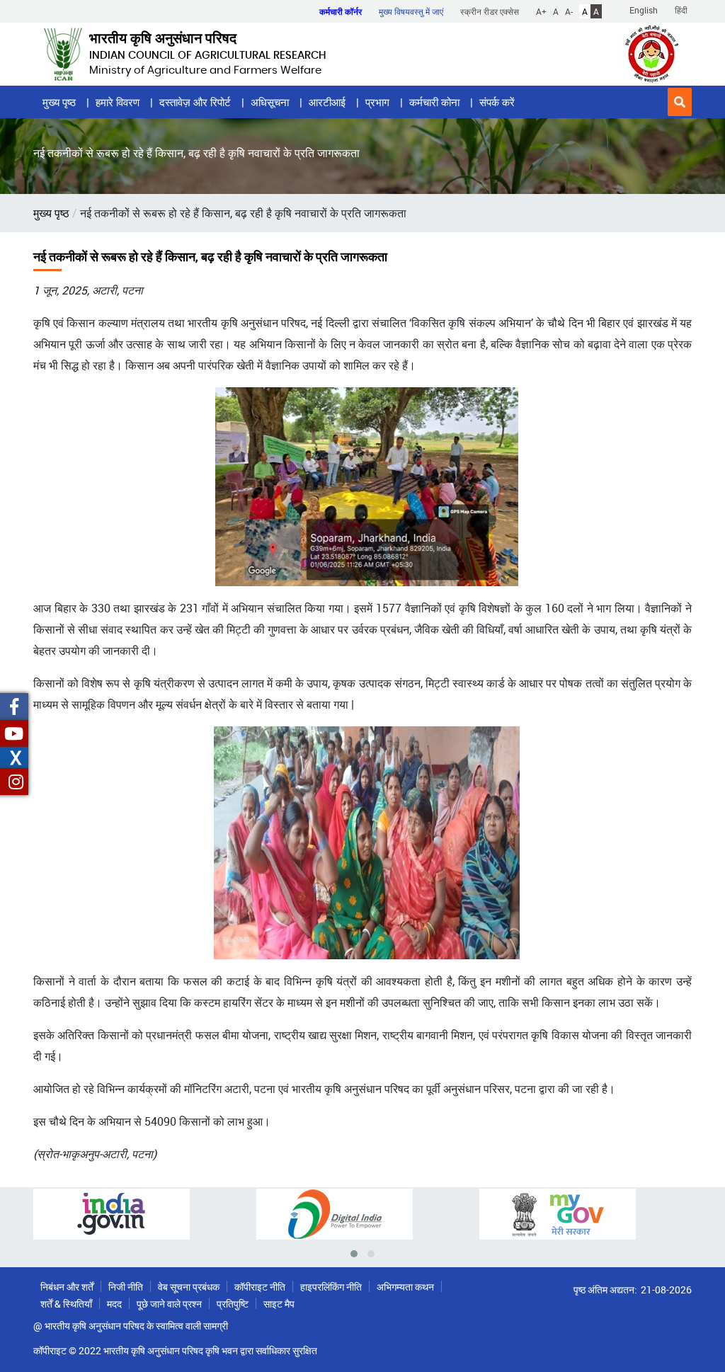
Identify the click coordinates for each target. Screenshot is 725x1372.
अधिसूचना (270, 102)
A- (569, 11)
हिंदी (681, 10)
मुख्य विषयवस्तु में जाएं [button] (411, 11)
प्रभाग (377, 102)
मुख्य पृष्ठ (59, 102)
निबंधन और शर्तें (66, 1286)
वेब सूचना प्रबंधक (188, 1286)
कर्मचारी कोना (434, 102)
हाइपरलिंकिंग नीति (331, 1286)
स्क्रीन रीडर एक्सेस (489, 11)
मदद (114, 1303)
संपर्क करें (497, 102)
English (643, 10)
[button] (680, 102)
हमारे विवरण (117, 102)
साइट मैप (279, 1303)
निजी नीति (125, 1286)
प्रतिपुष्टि (233, 1303)
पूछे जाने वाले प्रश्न (169, 1303)
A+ (541, 11)
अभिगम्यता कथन (405, 1286)
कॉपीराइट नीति (259, 1286)
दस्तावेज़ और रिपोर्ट (195, 102)
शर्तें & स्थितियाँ (66, 1303)
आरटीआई (327, 102)
